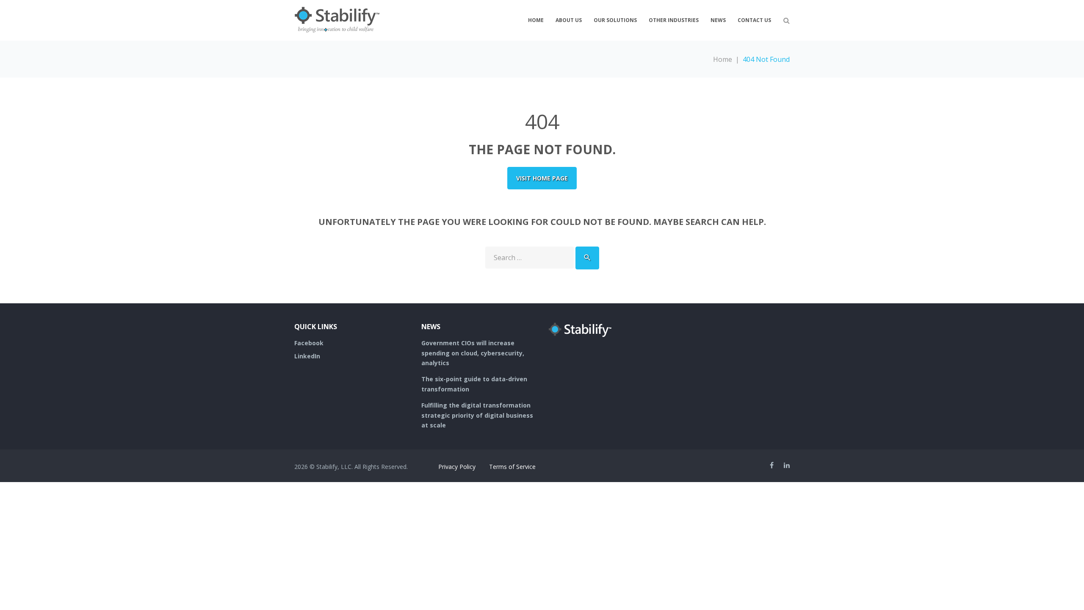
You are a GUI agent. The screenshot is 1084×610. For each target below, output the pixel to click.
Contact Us (754, 20)
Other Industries (674, 20)
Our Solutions (615, 20)
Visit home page (542, 178)
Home (536, 20)
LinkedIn (307, 356)
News (718, 20)
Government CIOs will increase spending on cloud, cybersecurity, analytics (472, 353)
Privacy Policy (457, 467)
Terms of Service (512, 467)
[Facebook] (772, 465)
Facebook (309, 343)
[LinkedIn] (787, 465)
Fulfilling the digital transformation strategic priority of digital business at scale (477, 415)
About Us (569, 20)
